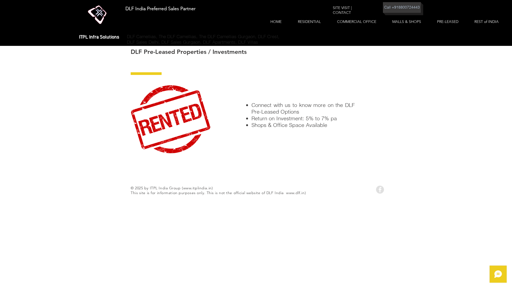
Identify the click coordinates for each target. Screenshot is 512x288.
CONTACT (342, 12)
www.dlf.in (295, 192)
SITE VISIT (341, 7)
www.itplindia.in (197, 188)
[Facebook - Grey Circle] (380, 190)
